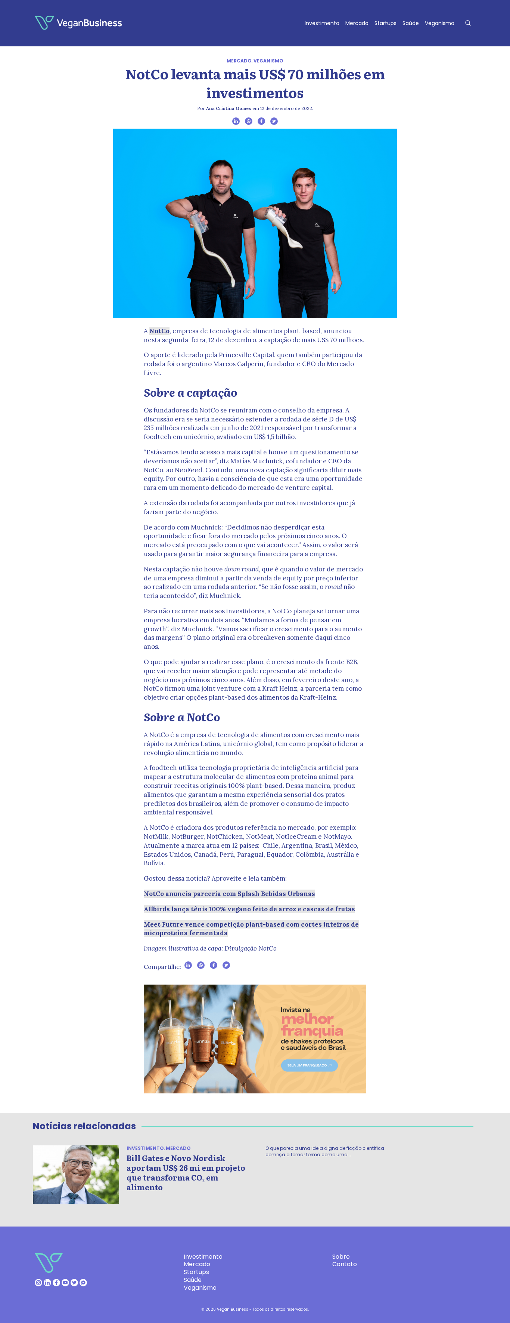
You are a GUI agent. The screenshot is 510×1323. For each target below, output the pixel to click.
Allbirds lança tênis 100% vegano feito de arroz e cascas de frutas (249, 909)
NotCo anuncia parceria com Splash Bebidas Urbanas (229, 894)
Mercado (356, 23)
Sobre (341, 1256)
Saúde (410, 23)
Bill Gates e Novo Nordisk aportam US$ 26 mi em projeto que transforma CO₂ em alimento (186, 1172)
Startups (385, 23)
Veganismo (439, 23)
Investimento (322, 23)
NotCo (159, 331)
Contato (344, 1264)
